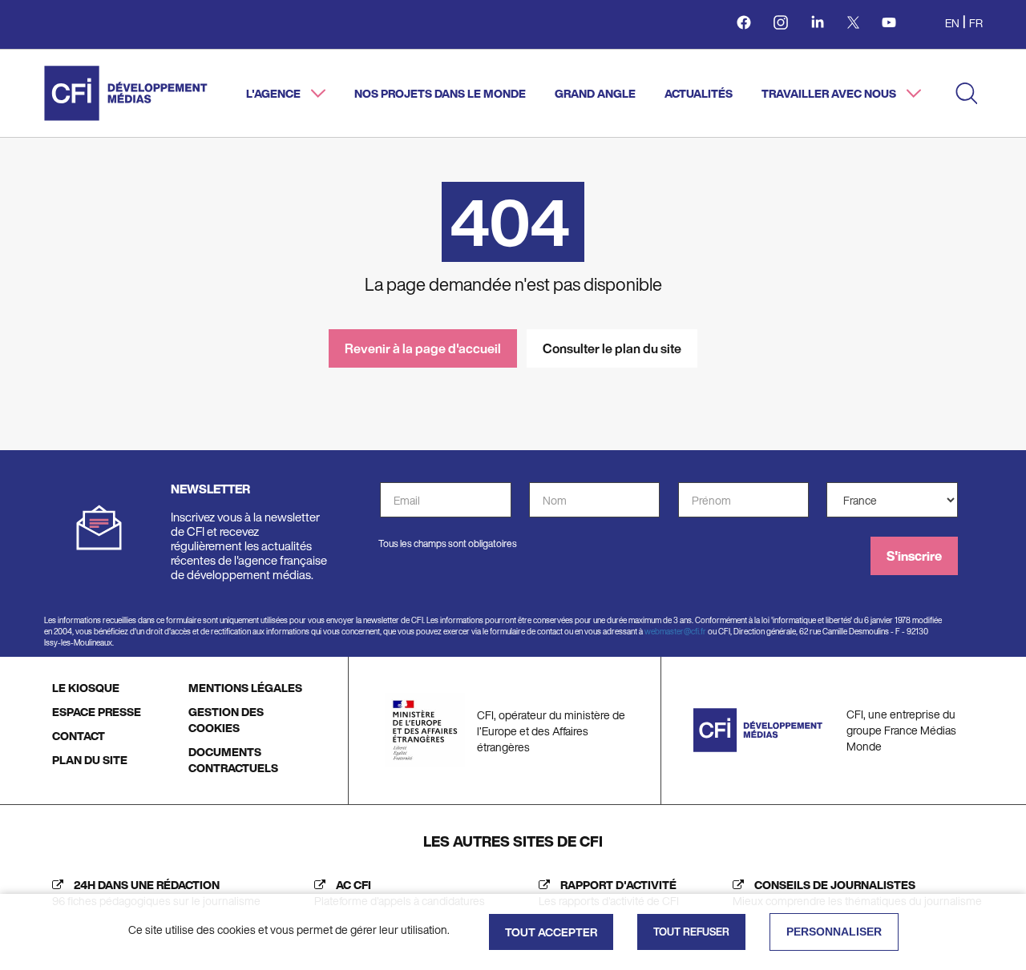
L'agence (274, 93)
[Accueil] (126, 93)
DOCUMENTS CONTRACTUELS (233, 759)
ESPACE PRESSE (96, 711)
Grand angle (595, 93)
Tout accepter (551, 932)
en (952, 22)
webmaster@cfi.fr (675, 632)
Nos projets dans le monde (440, 93)
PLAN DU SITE (89, 759)
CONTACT (78, 735)
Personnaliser (834, 931)
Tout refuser (691, 932)
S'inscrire (914, 555)
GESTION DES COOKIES (226, 719)
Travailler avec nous (830, 93)
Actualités (698, 93)
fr (976, 22)
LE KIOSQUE (85, 687)
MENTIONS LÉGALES (245, 687)
